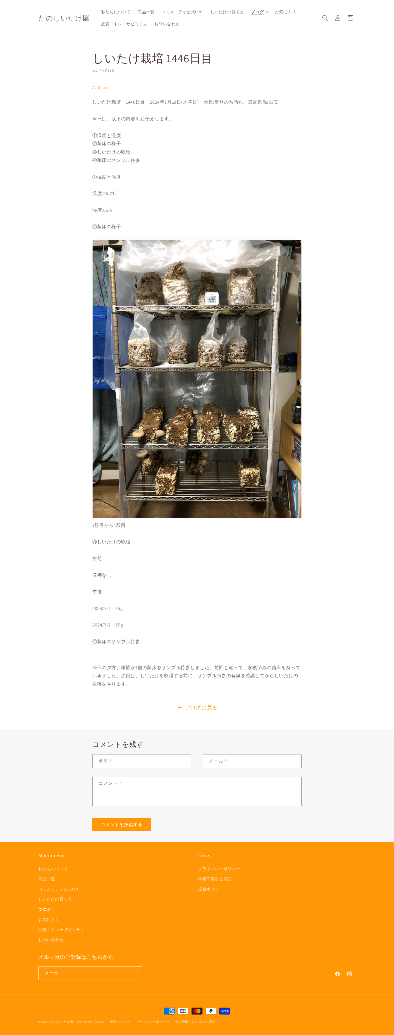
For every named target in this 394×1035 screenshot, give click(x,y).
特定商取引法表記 (215, 878)
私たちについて (53, 868)
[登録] (135, 973)
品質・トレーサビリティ (61, 929)
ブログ (44, 909)
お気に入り (48, 919)
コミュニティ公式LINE (59, 889)
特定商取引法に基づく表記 (195, 1022)
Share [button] (103, 87)
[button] (259, 12)
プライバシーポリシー (219, 868)
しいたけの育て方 (55, 899)
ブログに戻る (201, 707)
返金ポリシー (211, 889)
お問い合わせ (51, 939)
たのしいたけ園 (62, 1022)
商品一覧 (46, 878)
